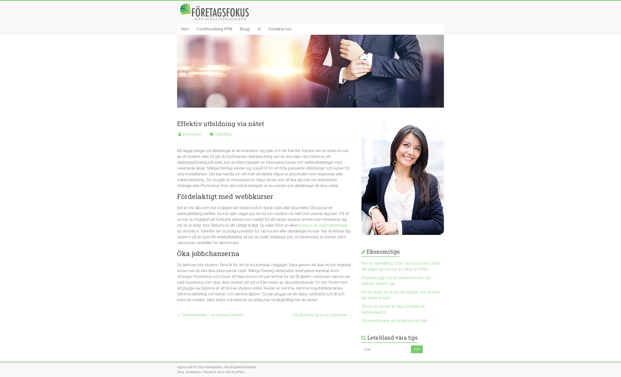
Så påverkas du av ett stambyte (322, 315)
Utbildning (223, 134)
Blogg (245, 29)
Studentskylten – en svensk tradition (210, 315)
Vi (259, 29)
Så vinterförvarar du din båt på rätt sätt (394, 320)
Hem (185, 29)
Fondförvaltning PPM (214, 29)
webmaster (192, 134)
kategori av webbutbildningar (323, 225)
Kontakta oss (280, 29)
